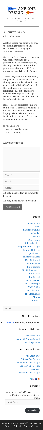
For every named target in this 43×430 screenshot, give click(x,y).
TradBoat (35, 369)
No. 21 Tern (34, 273)
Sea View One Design (30, 366)
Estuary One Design (30, 359)
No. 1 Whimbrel (32, 260)
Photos (36, 297)
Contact (36, 300)
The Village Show (31, 342)
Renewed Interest (31, 250)
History (36, 236)
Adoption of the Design (29, 247)
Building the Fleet (31, 243)
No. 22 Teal (34, 277)
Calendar (35, 233)
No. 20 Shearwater (31, 270)
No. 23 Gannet (33, 280)
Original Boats (33, 253)
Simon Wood (19, 423)
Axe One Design (22, 11)
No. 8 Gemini (33, 267)
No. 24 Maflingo (32, 284)
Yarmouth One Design (29, 372)
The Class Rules (32, 294)
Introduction (34, 223)
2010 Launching (13, 132)
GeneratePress (30, 426)
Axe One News (12, 126)
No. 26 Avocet (33, 290)
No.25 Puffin (34, 287)
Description (34, 240)
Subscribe (32, 410)
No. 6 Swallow (33, 263)
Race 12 (10, 322)
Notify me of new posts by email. (20, 201)
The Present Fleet (31, 257)
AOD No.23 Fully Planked (17, 129)
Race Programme (31, 230)
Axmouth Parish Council (28, 339)
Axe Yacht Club (33, 336)
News (37, 226)
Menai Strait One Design (28, 362)
